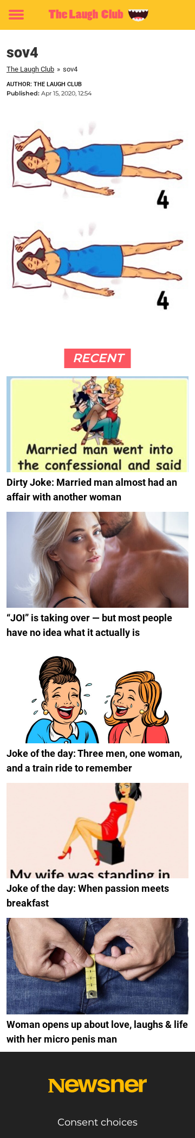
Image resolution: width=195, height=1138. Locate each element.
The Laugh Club (30, 69)
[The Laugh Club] (97, 14)
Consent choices (97, 1122)
